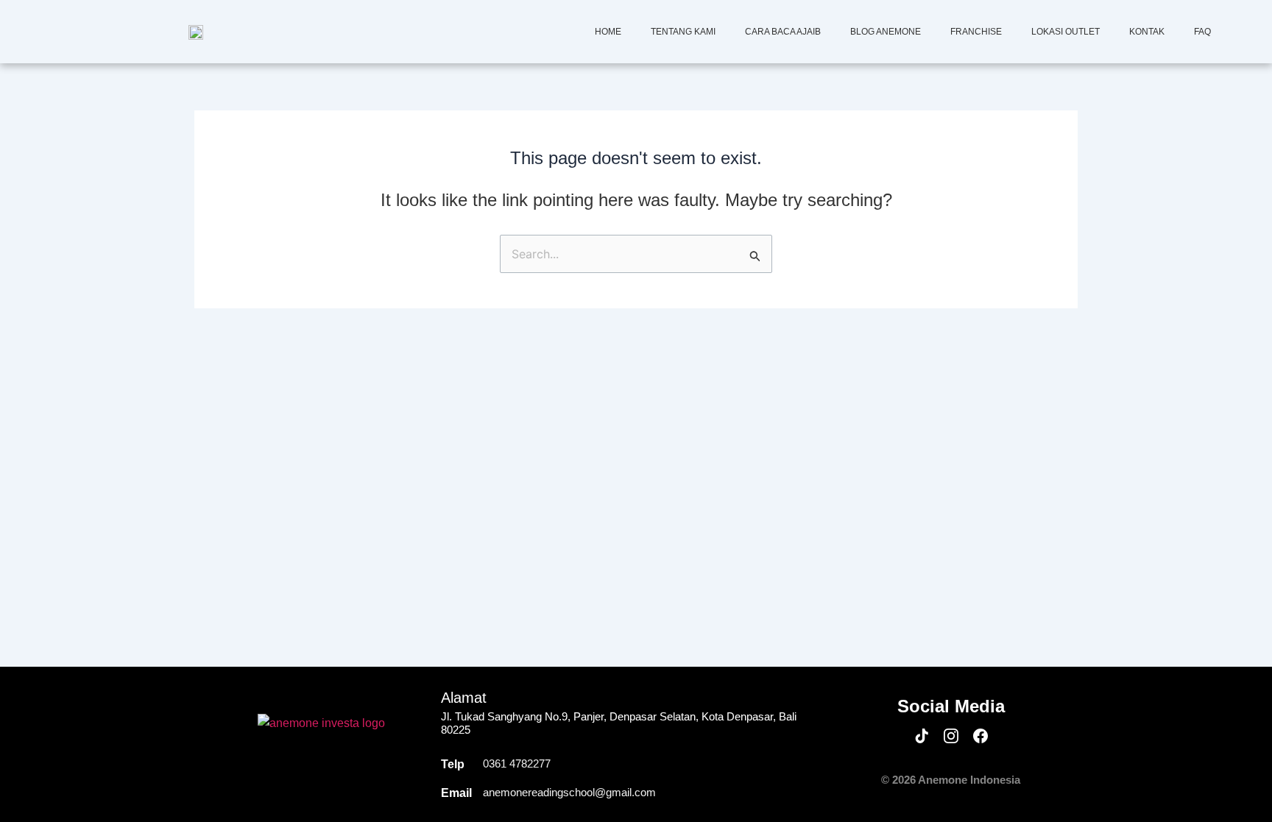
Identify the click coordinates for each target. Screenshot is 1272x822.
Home (608, 31)
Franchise (976, 31)
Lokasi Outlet (1065, 31)
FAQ (1202, 31)
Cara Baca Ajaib (783, 31)
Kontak (1147, 31)
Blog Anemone (885, 31)
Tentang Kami (683, 31)
